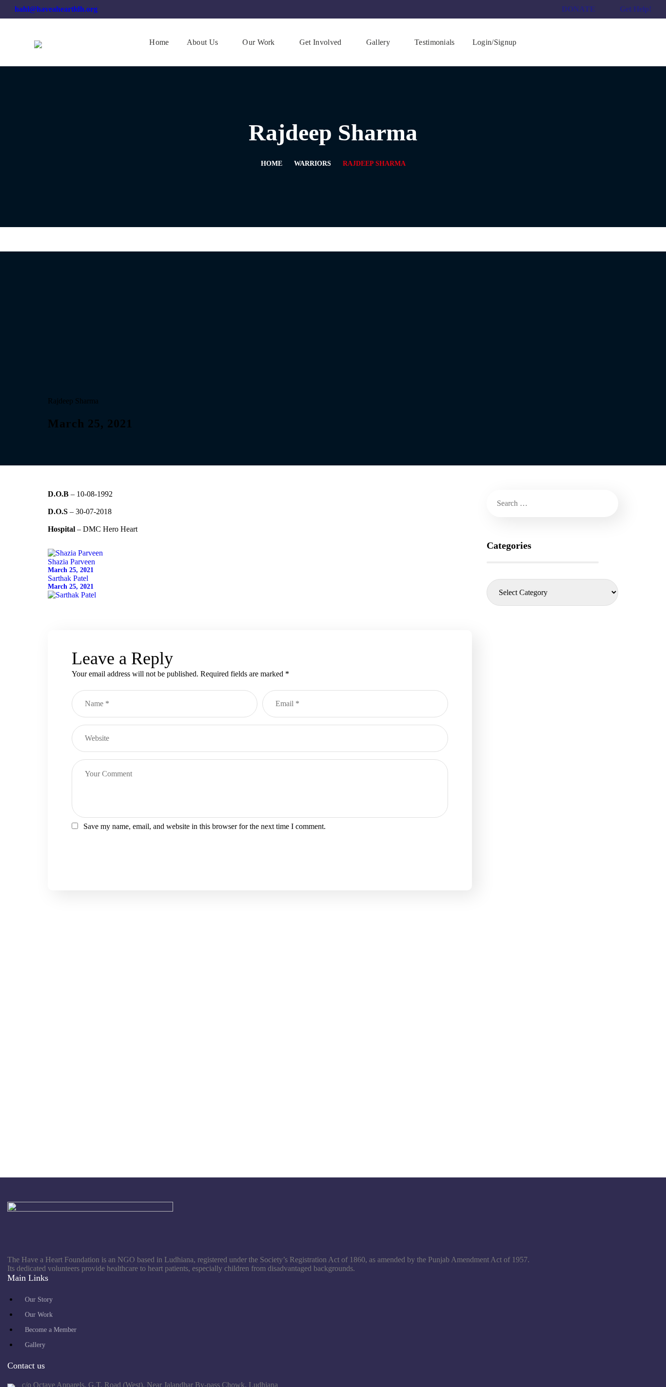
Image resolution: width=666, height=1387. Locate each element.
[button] (628, 42)
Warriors (312, 163)
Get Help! (635, 9)
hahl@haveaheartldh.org (56, 9)
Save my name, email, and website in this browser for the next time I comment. (204, 826)
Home (271, 163)
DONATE (578, 9)
